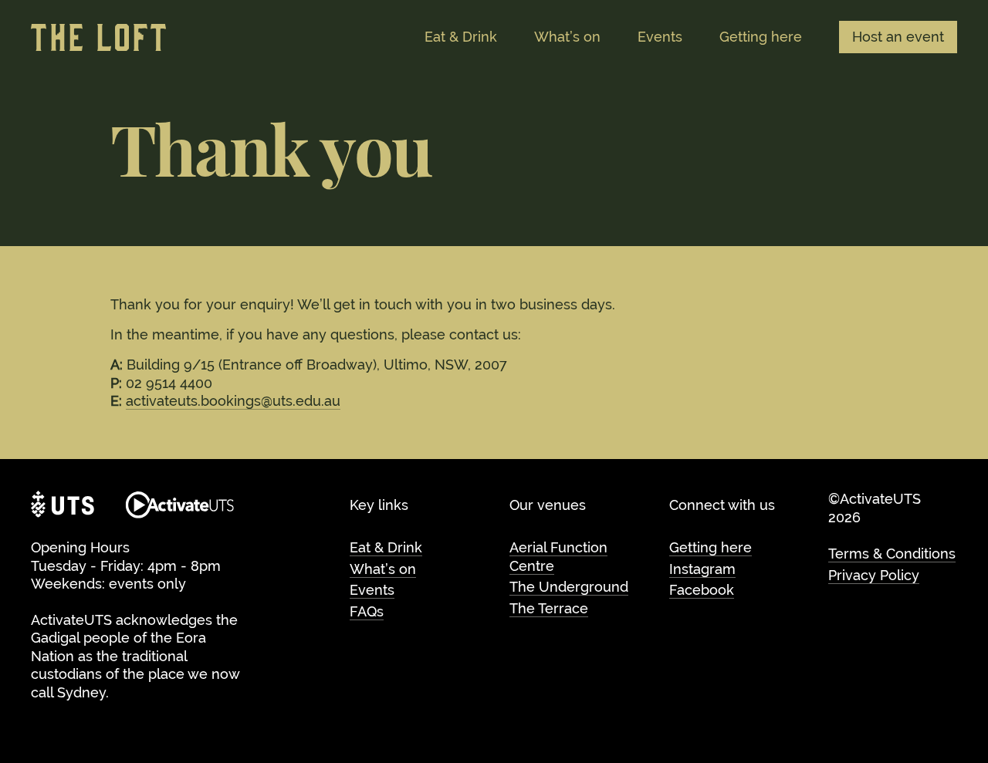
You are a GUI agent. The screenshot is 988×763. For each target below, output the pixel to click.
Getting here (710, 547)
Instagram (702, 569)
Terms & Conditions (892, 553)
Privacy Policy (873, 575)
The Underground (568, 587)
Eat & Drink (386, 547)
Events (372, 590)
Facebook (701, 590)
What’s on (383, 569)
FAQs (367, 611)
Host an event (898, 37)
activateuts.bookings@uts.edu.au (233, 401)
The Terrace (548, 608)
